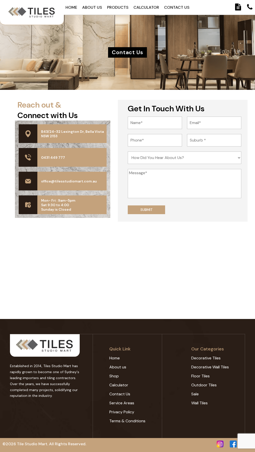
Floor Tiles (200, 376)
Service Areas (121, 403)
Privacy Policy (121, 412)
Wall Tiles (199, 403)
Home (71, 7)
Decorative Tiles (206, 358)
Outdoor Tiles (204, 385)
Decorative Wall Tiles (210, 367)
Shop (114, 376)
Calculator (146, 7)
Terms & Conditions (127, 421)
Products (117, 7)
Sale (195, 394)
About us (92, 7)
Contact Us (177, 7)
